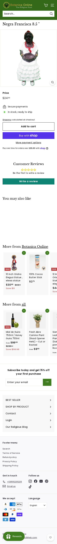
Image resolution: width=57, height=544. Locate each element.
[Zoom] (52, 82)
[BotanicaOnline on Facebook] (35, 481)
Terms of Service (11, 453)
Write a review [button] (28, 181)
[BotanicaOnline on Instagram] (30, 481)
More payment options (28, 142)
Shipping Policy (10, 465)
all (24, 304)
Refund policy (10, 457)
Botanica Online (35, 247)
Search (6, 448)
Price (6, 93)
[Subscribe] (47, 382)
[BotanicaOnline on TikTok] (30, 486)
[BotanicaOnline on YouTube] (41, 481)
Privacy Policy (10, 461)
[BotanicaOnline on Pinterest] (46, 481)
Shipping (7, 120)
